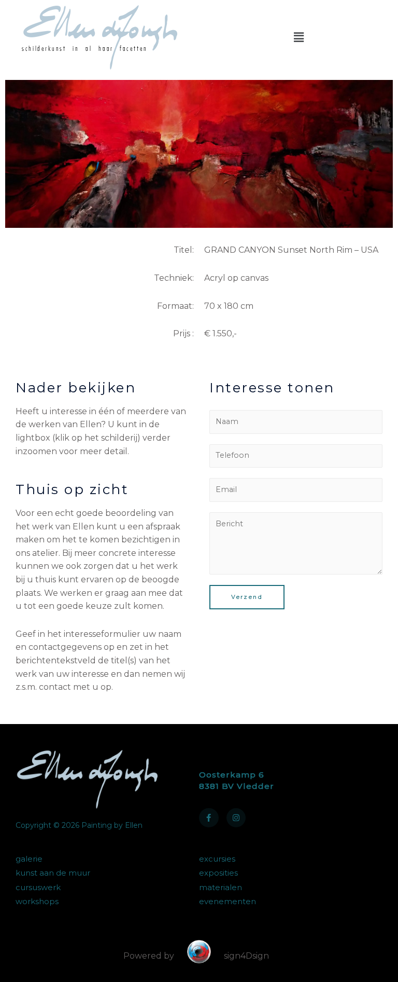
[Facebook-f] (209, 818)
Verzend (247, 597)
